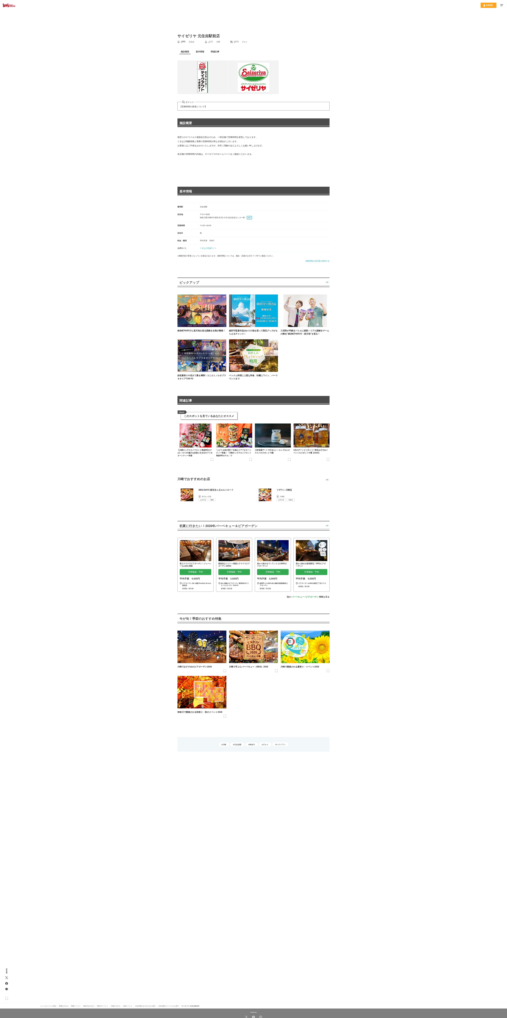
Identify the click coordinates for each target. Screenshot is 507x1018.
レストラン (281, 744)
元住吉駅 (237, 744)
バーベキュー (298, 596)
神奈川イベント (102, 1006)
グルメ (265, 744)
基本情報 (185, 191)
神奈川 (252, 744)
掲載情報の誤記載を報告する (318, 260)
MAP (249, 218)
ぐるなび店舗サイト (208, 248)
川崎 (224, 744)
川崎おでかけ (115, 1006)
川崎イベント (127, 1006)
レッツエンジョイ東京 (48, 1006)
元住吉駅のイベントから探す (168, 1006)
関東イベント (76, 1006)
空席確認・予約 (195, 572)
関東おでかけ (64, 1006)
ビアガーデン (312, 596)
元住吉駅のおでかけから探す (145, 1006)
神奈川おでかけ (88, 1006)
